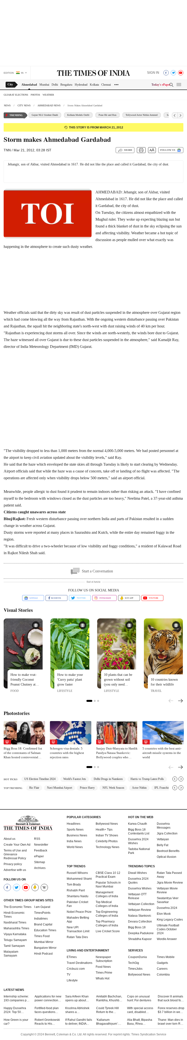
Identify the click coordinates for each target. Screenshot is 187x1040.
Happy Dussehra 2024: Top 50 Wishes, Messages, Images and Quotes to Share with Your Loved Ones (16, 1010)
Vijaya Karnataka (15, 934)
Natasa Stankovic (139, 915)
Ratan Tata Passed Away (169, 874)
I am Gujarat (42, 907)
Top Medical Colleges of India (107, 904)
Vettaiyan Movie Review (167, 890)
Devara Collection (140, 921)
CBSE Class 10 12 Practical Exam (108, 874)
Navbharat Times (15, 922)
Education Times (45, 930)
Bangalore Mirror (45, 948)
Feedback (40, 850)
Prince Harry (87, 787)
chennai (106, 84)
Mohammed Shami (79, 878)
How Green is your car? (16, 1021)
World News (75, 847)
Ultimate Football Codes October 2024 (168, 929)
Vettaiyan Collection (141, 904)
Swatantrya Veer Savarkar (167, 900)
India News (74, 841)
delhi (55, 84)
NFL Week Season (113, 787)
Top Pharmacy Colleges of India (107, 923)
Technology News (107, 847)
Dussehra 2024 (167, 908)
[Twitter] (173, 72)
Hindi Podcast (43, 953)
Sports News (75, 829)
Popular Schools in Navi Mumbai (108, 884)
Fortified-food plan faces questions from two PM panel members (47, 1010)
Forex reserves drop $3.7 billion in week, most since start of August (171, 1010)
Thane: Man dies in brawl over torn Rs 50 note (170, 1022)
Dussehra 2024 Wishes (138, 841)
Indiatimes (41, 918)
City (10, 84)
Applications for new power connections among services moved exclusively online (48, 998)
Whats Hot (102, 978)
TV (68, 974)
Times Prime (104, 972)
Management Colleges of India (107, 894)
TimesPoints (42, 912)
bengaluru (66, 84)
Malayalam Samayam (11, 953)
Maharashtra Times (16, 928)
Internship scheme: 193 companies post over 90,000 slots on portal (17, 998)
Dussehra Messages (163, 825)
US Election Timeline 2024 (40, 779)
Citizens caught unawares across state (35, 512)
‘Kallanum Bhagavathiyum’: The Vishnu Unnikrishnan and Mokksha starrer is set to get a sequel (108, 1022)
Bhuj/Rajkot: (15, 519)
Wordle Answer (167, 939)
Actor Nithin (139, 787)
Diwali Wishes (137, 873)
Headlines (73, 823)
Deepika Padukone (141, 933)
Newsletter (41, 844)
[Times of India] (93, 73)
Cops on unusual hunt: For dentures (139, 998)
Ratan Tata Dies (77, 937)
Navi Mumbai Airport (59, 787)
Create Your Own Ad (17, 844)
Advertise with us (15, 870)
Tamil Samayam (14, 946)
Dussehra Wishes (139, 888)
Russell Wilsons (77, 873)
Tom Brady (74, 884)
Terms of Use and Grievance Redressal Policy (15, 854)
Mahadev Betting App (78, 919)
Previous (171, 700)
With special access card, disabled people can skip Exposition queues (140, 1010)
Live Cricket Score (108, 931)
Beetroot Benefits (168, 851)
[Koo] (35, 887)
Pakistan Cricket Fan (77, 904)
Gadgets (162, 963)
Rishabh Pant (76, 890)
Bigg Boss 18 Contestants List (138, 831)
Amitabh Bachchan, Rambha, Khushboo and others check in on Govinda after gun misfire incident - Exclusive (109, 998)
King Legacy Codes (170, 919)
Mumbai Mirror (43, 942)
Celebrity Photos (107, 841)
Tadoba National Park (139, 851)
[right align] (180, 115)
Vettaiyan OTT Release (137, 896)
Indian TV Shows (107, 835)
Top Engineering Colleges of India (107, 913)
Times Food (42, 936)
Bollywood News (107, 823)
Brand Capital (43, 924)
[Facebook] (166, 72)
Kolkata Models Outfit (78, 115)
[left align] (175, 115)
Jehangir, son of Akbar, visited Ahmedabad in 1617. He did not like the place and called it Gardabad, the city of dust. (88, 164)
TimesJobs (135, 968)
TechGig (133, 963)
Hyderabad (81, 84)
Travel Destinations (79, 963)
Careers (162, 968)
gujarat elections (16, 94)
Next (180, 701)
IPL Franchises (163, 787)
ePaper (39, 856)
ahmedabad (29, 84)
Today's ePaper (160, 84)
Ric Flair (34, 787)
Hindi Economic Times (14, 914)
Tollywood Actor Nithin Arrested (142, 115)
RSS (37, 839)
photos (35, 94)
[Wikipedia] (44, 887)
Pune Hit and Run (107, 115)
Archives (40, 868)
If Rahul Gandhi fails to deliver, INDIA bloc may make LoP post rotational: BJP (78, 1022)
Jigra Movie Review (170, 882)
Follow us (167, 150)
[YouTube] (180, 72)
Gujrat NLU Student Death (45, 115)
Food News (103, 966)
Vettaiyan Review (139, 910)
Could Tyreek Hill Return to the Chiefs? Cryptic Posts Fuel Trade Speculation (107, 1010)
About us (9, 839)
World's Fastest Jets (74, 779)
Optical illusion (166, 857)
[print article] (141, 150)
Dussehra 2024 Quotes (138, 880)
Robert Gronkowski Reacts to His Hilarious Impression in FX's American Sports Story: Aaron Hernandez (47, 1022)
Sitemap (39, 862)
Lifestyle (72, 980)
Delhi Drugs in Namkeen (108, 779)
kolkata (94, 84)
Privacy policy (13, 864)
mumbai (44, 84)
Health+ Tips (104, 829)
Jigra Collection (167, 833)
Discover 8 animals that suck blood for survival (170, 998)
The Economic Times (17, 907)
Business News (77, 835)
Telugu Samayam (15, 940)
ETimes (72, 957)
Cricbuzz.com (76, 968)
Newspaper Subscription (104, 959)
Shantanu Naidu (77, 896)
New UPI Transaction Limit (78, 929)
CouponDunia (137, 957)
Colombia (163, 974)
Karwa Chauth (137, 823)
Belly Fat (162, 845)
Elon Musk (164, 913)
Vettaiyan (163, 839)
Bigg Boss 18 (137, 927)
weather (48, 94)
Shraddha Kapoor (140, 939)
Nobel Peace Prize (79, 911)
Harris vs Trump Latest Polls (147, 779)
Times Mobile (166, 957)
